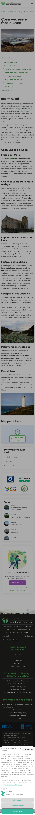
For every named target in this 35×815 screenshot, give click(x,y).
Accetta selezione (17, 806)
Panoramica (29, 749)
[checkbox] (7, 789)
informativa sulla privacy (13, 785)
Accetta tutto (17, 811)
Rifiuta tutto (17, 800)
